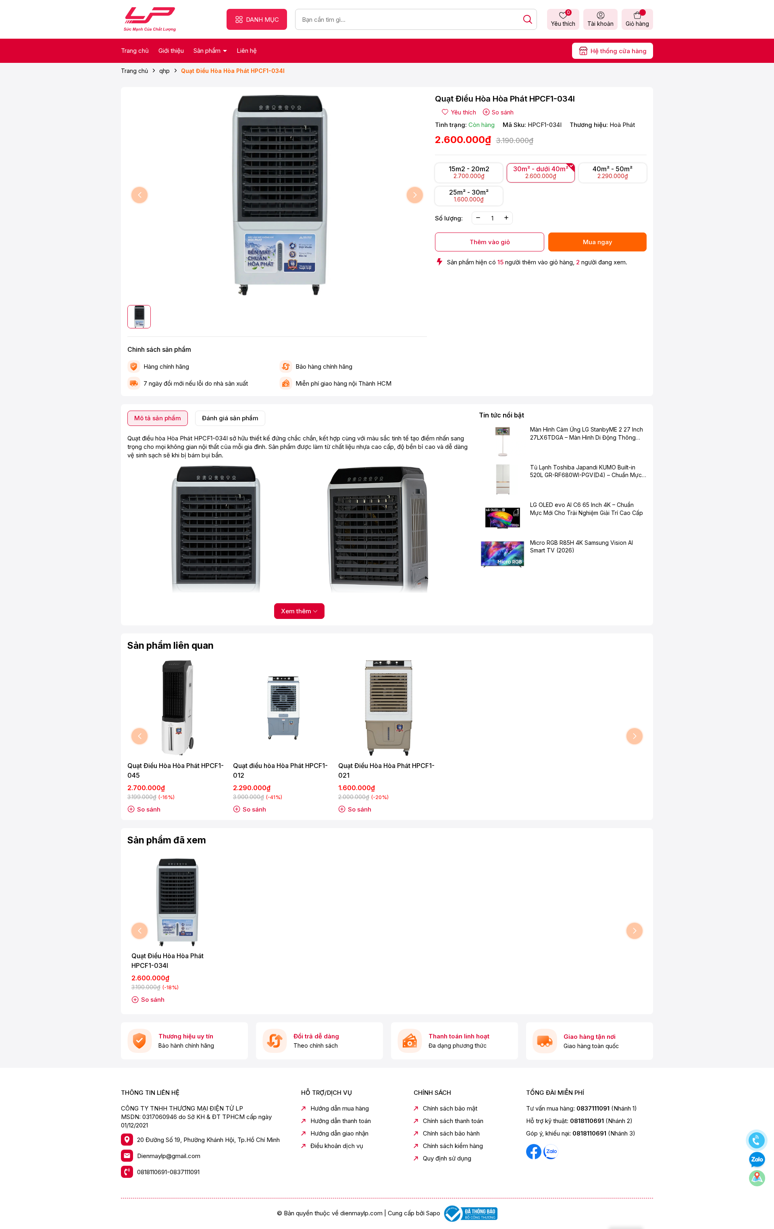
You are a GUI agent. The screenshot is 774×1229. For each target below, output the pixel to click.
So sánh (503, 112)
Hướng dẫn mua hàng (339, 1108)
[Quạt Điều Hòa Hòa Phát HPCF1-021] (387, 708)
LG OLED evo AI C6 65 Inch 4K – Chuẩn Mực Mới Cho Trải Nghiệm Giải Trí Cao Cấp (586, 508)
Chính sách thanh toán (453, 1121)
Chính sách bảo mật (450, 1108)
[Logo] (150, 19)
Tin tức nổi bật (501, 415)
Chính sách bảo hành (451, 1133)
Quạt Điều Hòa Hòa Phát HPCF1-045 (175, 770)
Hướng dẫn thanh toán (340, 1121)
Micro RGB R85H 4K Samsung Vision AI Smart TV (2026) (581, 546)
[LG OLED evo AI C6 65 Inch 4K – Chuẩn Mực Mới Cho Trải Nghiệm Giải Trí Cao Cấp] (502, 516)
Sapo (433, 1213)
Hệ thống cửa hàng (619, 51)
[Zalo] (550, 1151)
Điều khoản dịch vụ (336, 1146)
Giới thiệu (171, 50)
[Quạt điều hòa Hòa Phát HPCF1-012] (282, 708)
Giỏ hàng (637, 23)
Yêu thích (563, 19)
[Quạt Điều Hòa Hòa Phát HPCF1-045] (176, 708)
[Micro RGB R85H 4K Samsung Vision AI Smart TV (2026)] (502, 554)
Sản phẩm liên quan (170, 645)
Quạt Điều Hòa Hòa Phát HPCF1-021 (386, 770)
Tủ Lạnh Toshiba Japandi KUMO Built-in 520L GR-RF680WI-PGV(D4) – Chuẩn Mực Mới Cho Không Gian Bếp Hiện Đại (586, 471)
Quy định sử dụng (447, 1158)
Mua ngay (597, 241)
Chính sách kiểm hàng (453, 1146)
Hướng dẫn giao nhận (339, 1133)
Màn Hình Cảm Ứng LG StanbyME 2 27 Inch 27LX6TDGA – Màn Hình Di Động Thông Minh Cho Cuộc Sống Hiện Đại (586, 434)
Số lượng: (449, 218)
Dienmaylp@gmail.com (168, 1156)
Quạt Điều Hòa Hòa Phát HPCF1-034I (167, 960)
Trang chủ (135, 50)
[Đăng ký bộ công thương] (469, 1213)
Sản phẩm (208, 50)
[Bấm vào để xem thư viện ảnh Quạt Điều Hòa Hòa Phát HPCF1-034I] (277, 195)
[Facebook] (534, 1151)
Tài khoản (600, 23)
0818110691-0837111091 (168, 1172)
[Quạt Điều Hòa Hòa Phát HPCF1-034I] (176, 902)
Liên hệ (247, 50)
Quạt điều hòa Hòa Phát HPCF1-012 (280, 770)
